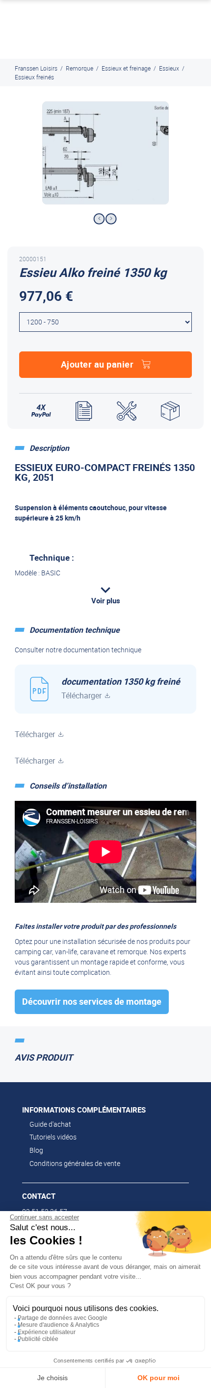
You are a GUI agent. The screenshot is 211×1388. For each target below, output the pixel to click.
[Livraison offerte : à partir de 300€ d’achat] (170, 411)
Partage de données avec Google (62, 1317)
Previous (99, 218)
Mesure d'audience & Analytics (58, 1324)
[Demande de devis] (84, 411)
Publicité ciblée (38, 1339)
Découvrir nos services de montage (91, 1001)
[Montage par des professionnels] (126, 411)
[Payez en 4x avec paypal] (41, 411)
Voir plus (105, 600)
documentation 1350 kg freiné (120, 688)
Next (111, 218)
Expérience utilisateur (47, 1332)
